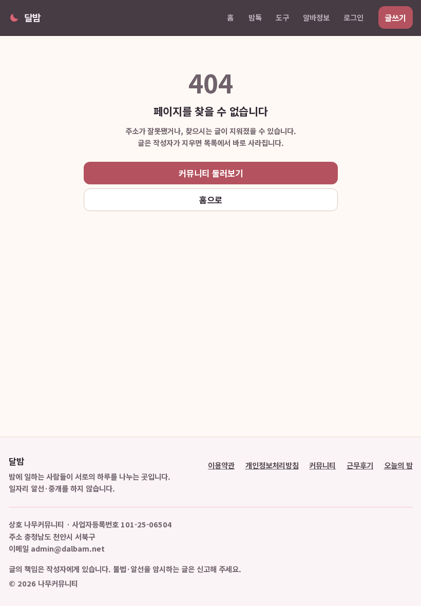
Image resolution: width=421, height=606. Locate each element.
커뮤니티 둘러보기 (211, 173)
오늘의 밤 (398, 465)
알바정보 (316, 17)
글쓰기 (395, 17)
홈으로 (210, 200)
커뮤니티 (322, 465)
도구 (282, 17)
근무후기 (360, 465)
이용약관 (221, 465)
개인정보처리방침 (272, 465)
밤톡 (255, 17)
